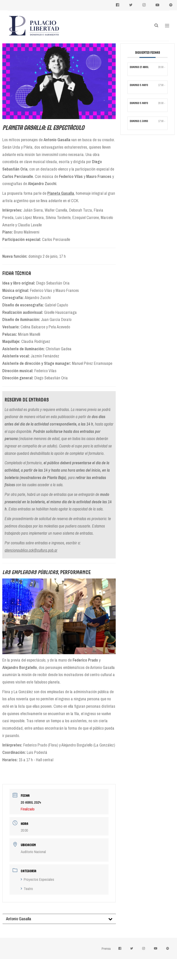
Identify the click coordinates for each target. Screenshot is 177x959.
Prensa (106, 949)
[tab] (59, 919)
